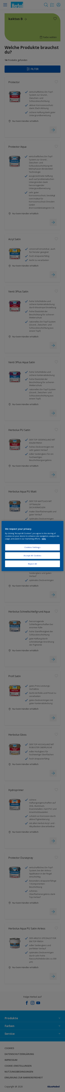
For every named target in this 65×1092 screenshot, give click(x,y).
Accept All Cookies (32, 555)
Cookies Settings (32, 547)
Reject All (32, 564)
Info (44, 539)
